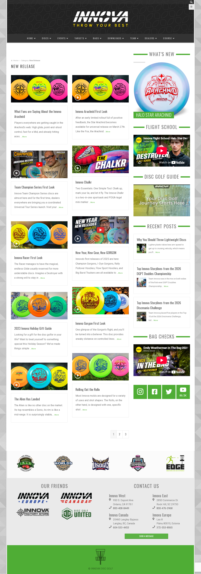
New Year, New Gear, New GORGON (96, 252)
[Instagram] (140, 392)
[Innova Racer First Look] (39, 234)
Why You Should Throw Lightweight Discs (161, 239)
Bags (96, 38)
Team (133, 38)
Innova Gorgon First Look (90, 323)
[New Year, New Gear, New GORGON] (100, 229)
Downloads (114, 38)
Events (61, 38)
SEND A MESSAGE (146, 536)
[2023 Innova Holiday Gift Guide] (39, 305)
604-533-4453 (121, 527)
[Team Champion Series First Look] (39, 164)
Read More (59, 99)
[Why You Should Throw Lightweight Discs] (141, 248)
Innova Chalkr (84, 182)
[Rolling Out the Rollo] (100, 366)
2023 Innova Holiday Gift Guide (33, 328)
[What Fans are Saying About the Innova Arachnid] (39, 88)
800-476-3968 (165, 508)
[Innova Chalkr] (100, 159)
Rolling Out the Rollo (88, 389)
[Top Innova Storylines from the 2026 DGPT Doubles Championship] (141, 282)
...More (24, 137)
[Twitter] (169, 392)
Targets (79, 38)
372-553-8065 (165, 527)
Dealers (149, 38)
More (157, 252)
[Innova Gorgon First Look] (100, 300)
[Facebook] (154, 392)
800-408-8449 (121, 508)
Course (167, 38)
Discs (45, 38)
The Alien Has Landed (27, 398)
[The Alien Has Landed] (39, 376)
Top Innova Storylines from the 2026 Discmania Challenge (159, 305)
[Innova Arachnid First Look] (100, 88)
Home (30, 38)
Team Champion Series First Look (34, 187)
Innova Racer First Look (28, 257)
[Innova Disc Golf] (100, 18)
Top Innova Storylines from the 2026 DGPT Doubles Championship (159, 271)
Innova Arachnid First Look (91, 111)
